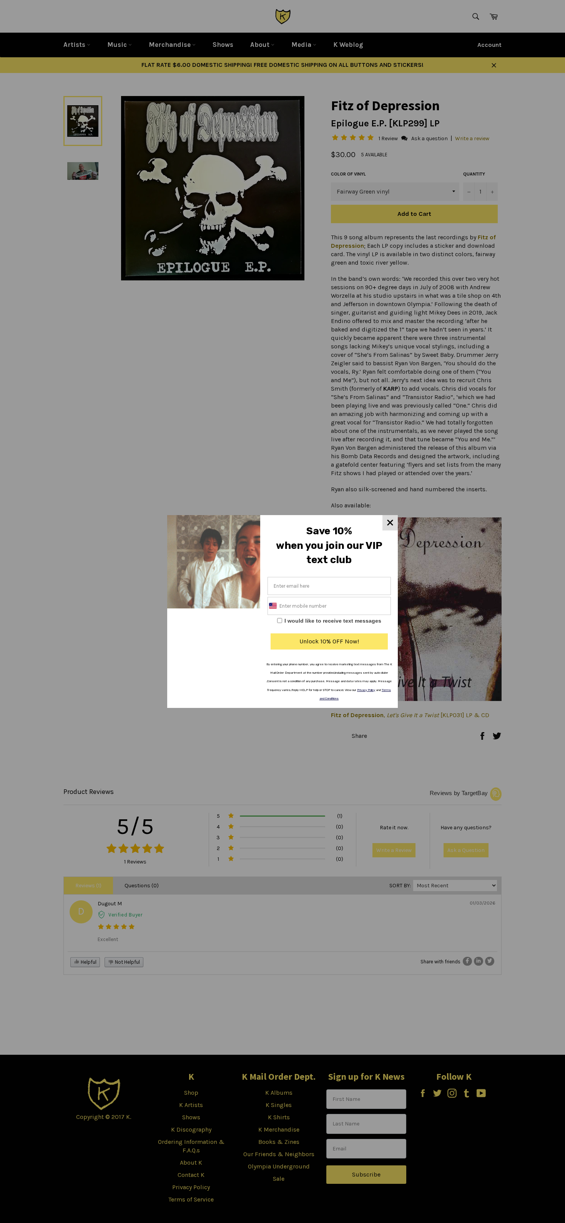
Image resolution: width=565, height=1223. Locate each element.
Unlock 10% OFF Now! (329, 641)
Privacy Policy (366, 690)
